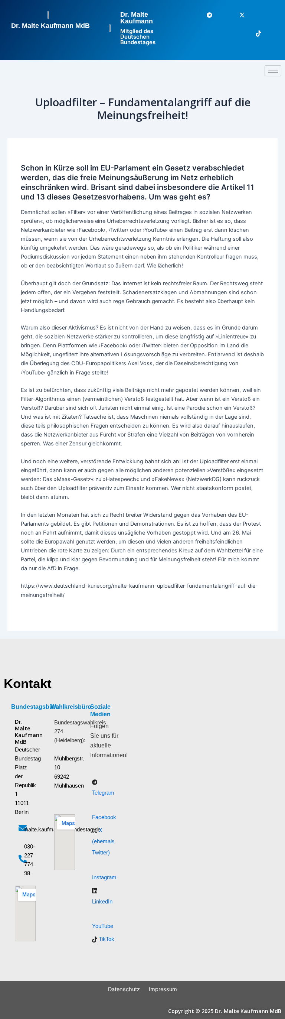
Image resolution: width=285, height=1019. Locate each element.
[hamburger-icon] (273, 70)
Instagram (104, 877)
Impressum (163, 989)
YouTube (102, 926)
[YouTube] (270, 33)
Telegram (103, 793)
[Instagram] (253, 15)
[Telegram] (204, 15)
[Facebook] (221, 15)
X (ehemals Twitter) (103, 841)
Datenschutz (124, 989)
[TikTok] (253, 33)
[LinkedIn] (270, 15)
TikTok (105, 939)
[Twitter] (237, 15)
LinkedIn (102, 902)
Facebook (104, 817)
